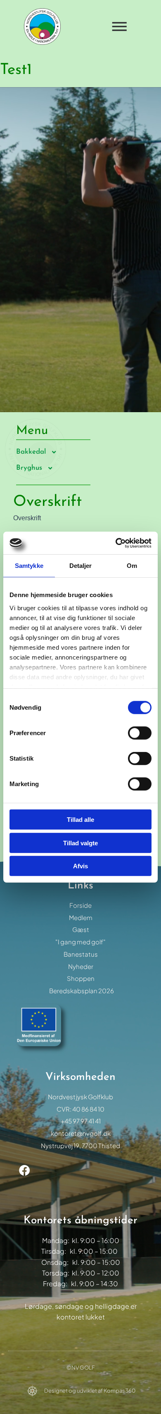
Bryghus (29, 467)
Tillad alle (80, 819)
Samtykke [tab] (29, 565)
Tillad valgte (80, 842)
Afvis (80, 866)
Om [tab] (132, 565)
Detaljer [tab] (80, 565)
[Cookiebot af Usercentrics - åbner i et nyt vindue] (116, 542)
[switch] (140, 733)
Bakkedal (31, 451)
